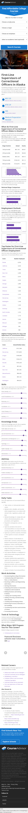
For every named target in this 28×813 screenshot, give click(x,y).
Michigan (4, 326)
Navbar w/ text (8, 3)
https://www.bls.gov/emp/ (11, 722)
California (4, 266)
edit (9, 641)
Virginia (4, 280)
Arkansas (4, 291)
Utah (3, 366)
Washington (5, 301)
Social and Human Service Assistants (13, 682)
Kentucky (4, 308)
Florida (4, 262)
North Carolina (6, 312)
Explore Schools (9, 741)
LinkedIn (4, 800)
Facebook (4, 796)
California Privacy (5, 786)
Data (8, 784)
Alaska (4, 377)
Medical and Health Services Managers (14, 672)
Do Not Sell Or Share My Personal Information (13, 788)
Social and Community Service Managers (14, 674)
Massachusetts (6, 373)
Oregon (4, 355)
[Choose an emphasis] (14, 33)
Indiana (4, 305)
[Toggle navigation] (25, 2)
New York (4, 273)
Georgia (4, 283)
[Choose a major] (14, 28)
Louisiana (4, 315)
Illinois (4, 276)
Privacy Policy (14, 784)
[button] (5, 653)
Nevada (4, 362)
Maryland (4, 287)
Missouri (4, 323)
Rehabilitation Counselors (10, 676)
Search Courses (14, 47)
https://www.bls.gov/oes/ (17, 714)
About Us (3, 784)
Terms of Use (5, 790)
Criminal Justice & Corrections (11, 633)
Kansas (4, 319)
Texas (4, 269)
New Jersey (5, 298)
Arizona (4, 330)
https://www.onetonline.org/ (11, 718)
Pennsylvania (5, 294)
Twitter (4, 803)
